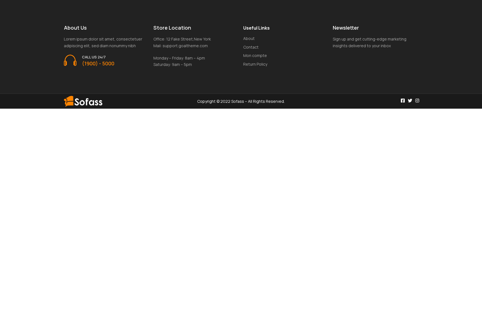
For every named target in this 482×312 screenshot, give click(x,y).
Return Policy (255, 64)
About (249, 38)
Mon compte (255, 55)
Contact (251, 47)
